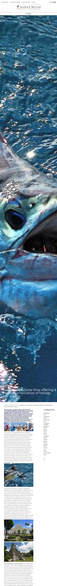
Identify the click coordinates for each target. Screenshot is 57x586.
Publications (26, 2)
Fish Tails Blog (13, 405)
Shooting (46, 447)
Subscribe (4, 2)
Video (33, 2)
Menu (29, 13)
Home (6, 405)
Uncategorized (47, 452)
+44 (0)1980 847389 (15, 2)
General (45, 439)
